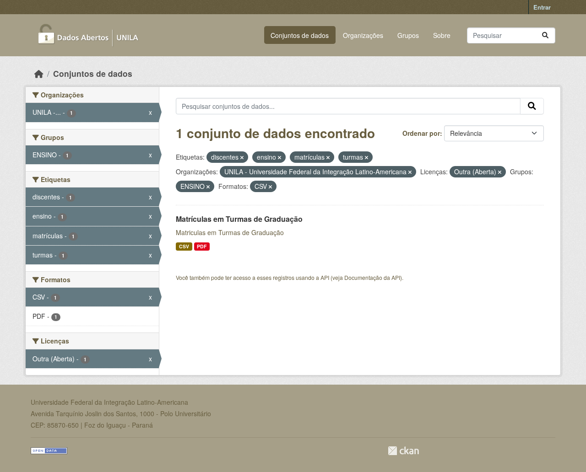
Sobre (441, 35)
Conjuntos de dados (300, 35)
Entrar (542, 7)
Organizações (363, 35)
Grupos (408, 35)
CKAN (403, 451)
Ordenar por (421, 133)
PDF (201, 246)
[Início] (38, 73)
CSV (184, 246)
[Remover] (242, 157)
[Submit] (545, 35)
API (324, 277)
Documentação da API (372, 277)
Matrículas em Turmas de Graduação (239, 219)
